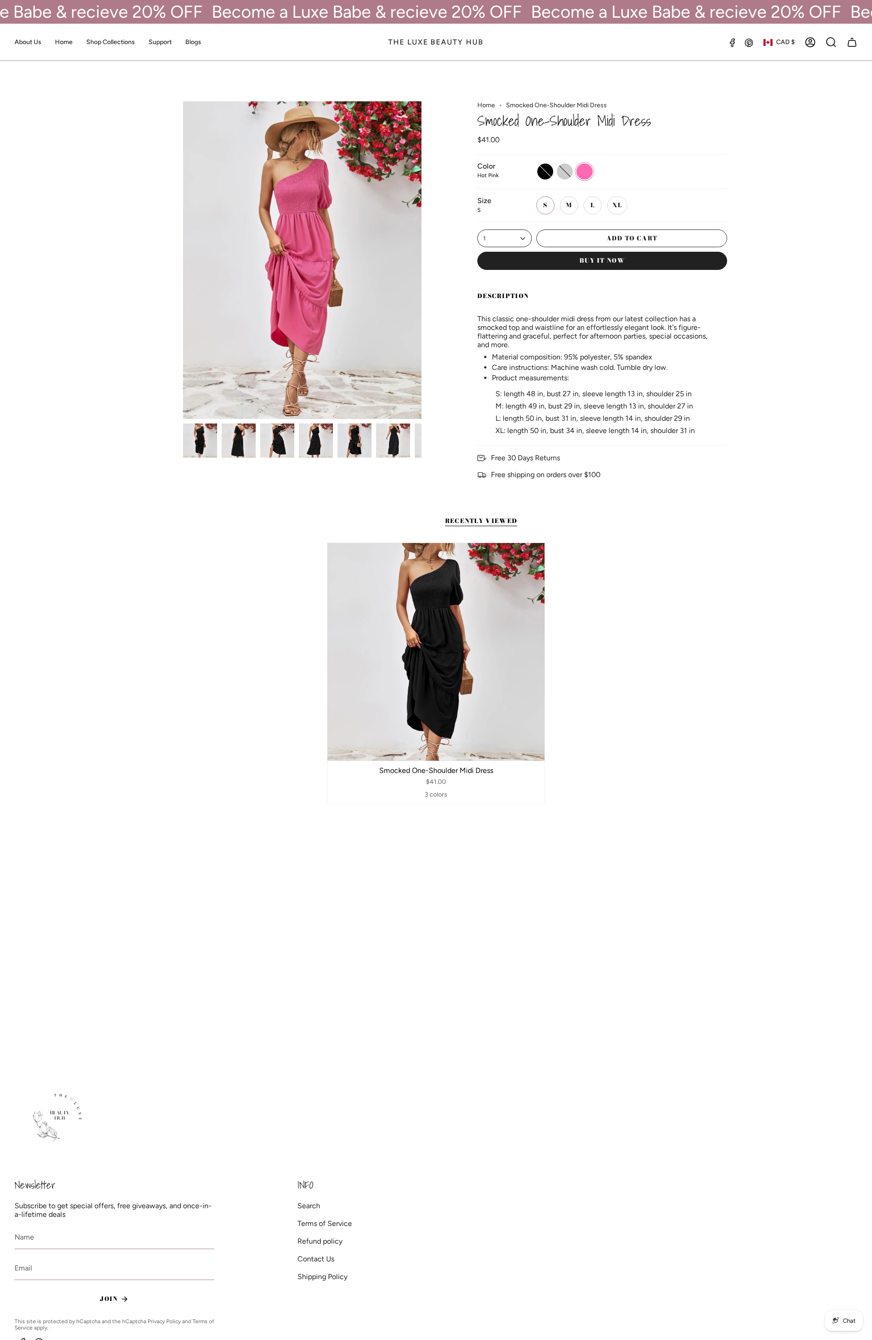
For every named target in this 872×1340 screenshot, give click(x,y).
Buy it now (602, 260)
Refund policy (319, 1241)
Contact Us (315, 1259)
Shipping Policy (322, 1276)
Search (308, 1205)
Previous (183, 260)
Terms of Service (324, 1223)
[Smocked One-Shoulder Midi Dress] (436, 652)
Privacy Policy (164, 1321)
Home (486, 105)
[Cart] (852, 42)
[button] (110, 42)
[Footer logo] (59, 1118)
